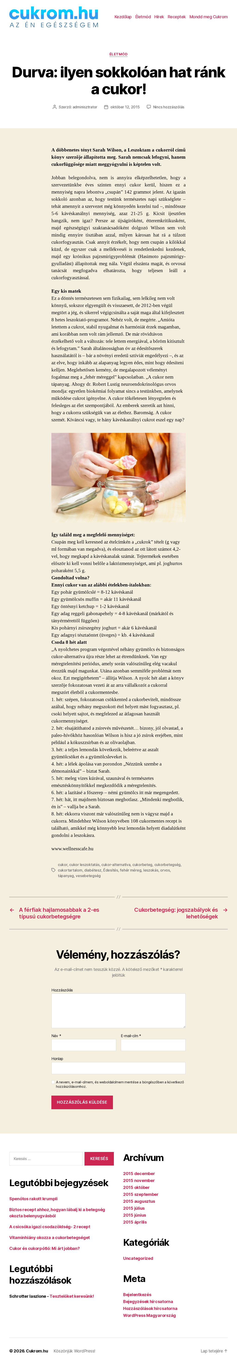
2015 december (139, 1173)
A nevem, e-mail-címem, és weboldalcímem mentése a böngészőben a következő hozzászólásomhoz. (120, 1084)
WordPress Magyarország (149, 1315)
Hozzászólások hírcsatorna (150, 1308)
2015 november (139, 1180)
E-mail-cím (131, 1036)
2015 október (136, 1187)
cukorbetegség (167, 864)
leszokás (150, 870)
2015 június (134, 1215)
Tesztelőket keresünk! (72, 1296)
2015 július (134, 1208)
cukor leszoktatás (84, 864)
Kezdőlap (123, 16)
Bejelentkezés (137, 1294)
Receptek (177, 16)
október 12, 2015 (125, 107)
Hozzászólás (62, 990)
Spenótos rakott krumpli (33, 1198)
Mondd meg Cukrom (209, 16)
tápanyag (66, 875)
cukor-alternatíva (115, 864)
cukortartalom (70, 870)
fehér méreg (130, 870)
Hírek (159, 16)
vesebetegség (88, 875)
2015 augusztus (139, 1201)
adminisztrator (85, 107)
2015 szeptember (141, 1194)
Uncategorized (138, 1258)
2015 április (135, 1222)
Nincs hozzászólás (168, 107)
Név (56, 1036)
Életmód (143, 16)
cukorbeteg (142, 864)
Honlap (57, 1058)
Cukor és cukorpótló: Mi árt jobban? (44, 1248)
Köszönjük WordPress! (74, 1351)
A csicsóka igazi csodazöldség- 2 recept (49, 1226)
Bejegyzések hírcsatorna (148, 1301)
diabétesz (92, 870)
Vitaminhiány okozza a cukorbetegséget (49, 1237)
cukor (62, 864)
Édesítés (110, 870)
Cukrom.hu (37, 1351)
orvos (165, 870)
